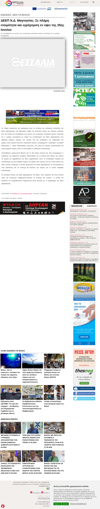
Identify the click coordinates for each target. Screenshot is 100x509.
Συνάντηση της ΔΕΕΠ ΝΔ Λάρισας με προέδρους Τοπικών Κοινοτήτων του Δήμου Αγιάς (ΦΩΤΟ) (84, 259)
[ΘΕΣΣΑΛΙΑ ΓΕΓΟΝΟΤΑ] (32, 113)
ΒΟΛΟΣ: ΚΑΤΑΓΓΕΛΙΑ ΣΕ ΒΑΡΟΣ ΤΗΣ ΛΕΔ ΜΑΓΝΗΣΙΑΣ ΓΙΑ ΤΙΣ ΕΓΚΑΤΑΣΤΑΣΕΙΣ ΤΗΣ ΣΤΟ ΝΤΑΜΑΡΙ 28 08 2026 (54, 468)
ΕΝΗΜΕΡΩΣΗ (45, 2)
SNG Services (35, 482)
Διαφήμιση (45, 482)
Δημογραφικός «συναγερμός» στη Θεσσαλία (83, 210)
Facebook (36, 492)
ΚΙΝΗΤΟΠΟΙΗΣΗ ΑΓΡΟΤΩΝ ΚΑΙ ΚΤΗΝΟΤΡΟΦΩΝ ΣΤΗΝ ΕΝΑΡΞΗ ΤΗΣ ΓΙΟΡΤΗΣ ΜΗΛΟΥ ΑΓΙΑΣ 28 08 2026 (32, 468)
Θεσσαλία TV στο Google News (22, 193)
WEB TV (60, 2)
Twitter (46, 492)
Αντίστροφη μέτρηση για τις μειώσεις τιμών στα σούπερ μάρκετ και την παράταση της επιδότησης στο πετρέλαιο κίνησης (83, 245)
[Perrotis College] (84, 176)
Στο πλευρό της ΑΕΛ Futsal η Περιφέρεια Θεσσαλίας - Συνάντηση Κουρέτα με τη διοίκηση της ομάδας (84, 216)
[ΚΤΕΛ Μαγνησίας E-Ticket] (84, 97)
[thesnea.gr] (84, 377)
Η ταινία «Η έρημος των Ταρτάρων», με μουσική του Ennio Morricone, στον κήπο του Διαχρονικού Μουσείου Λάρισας (84, 252)
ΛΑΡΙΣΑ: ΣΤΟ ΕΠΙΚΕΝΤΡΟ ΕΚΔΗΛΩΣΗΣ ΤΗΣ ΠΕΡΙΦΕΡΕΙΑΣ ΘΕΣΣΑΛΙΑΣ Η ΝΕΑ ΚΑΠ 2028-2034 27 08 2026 (11, 468)
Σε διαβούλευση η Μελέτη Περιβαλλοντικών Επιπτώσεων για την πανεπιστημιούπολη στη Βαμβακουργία (32, 406)
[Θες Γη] (84, 138)
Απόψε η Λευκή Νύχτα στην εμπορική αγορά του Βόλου (54, 403)
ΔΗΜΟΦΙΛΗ (92, 206)
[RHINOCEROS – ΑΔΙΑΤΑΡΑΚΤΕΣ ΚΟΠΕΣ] (84, 119)
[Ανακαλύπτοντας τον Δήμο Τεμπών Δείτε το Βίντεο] (84, 21)
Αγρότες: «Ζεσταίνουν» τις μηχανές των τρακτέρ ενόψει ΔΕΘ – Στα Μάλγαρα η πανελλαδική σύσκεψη (84, 230)
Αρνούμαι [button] (65, 503)
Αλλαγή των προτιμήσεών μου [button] (78, 503)
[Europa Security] (32, 208)
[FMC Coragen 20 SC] (84, 59)
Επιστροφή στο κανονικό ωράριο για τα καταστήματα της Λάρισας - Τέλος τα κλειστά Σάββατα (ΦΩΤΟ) (83, 237)
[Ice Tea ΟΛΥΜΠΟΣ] (84, 273)
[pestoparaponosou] (84, 323)
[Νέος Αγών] (84, 358)
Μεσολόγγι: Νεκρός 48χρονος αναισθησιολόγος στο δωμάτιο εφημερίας (84, 223)
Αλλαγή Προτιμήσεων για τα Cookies (26, 484)
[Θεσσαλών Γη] (32, 120)
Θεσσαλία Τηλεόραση (21, 482)
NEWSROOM (76, 206)
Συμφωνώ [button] (57, 503)
